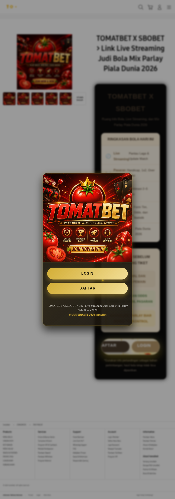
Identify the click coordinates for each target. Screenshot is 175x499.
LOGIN (87, 273)
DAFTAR (87, 288)
